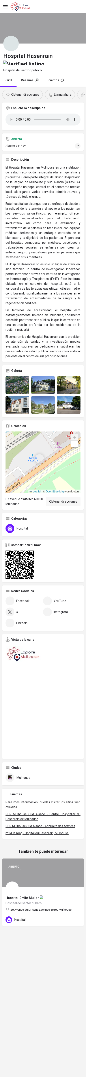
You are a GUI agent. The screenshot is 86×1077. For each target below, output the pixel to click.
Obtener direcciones (63, 501)
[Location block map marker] (39, 458)
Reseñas (29, 80)
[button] (43, 462)
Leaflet (36, 491)
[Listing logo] (11, 43)
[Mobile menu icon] (5, 6)
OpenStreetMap (55, 491)
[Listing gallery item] (17, 385)
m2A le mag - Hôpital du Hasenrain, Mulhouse (37, 833)
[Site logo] (21, 6)
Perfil (8, 80)
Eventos (53, 80)
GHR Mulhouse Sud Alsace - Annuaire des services (40, 826)
